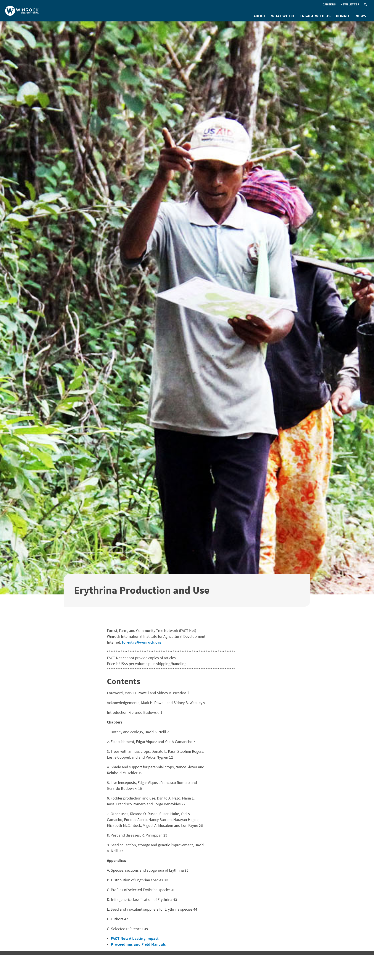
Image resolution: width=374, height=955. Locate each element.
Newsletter (349, 4)
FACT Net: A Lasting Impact (135, 938)
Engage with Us (315, 15)
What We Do (282, 15)
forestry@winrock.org (141, 642)
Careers (329, 4)
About (259, 15)
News (361, 15)
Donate (343, 15)
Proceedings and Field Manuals (138, 944)
